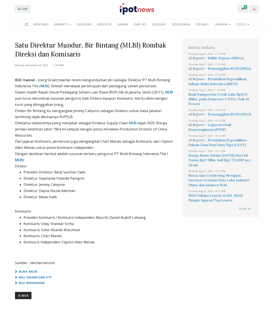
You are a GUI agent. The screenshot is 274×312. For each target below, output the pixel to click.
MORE (243, 209)
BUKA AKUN (27, 271)
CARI (24, 9)
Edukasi (202, 24)
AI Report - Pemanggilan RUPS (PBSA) (219, 68)
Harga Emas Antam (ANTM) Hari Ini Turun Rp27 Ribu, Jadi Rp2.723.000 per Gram (219, 160)
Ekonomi (84, 24)
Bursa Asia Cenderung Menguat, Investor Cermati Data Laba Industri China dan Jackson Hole (218, 180)
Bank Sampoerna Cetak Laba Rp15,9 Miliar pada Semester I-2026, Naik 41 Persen (218, 99)
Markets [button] (61, 24)
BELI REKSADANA (31, 283)
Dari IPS (140, 24)
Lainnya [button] (221, 24)
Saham (122, 24)
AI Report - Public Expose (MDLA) (216, 58)
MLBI (44, 86)
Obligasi (159, 24)
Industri (104, 24)
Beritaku (41, 24)
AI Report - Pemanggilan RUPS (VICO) (219, 114)
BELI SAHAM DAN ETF (35, 277)
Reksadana (181, 24)
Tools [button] (241, 24)
